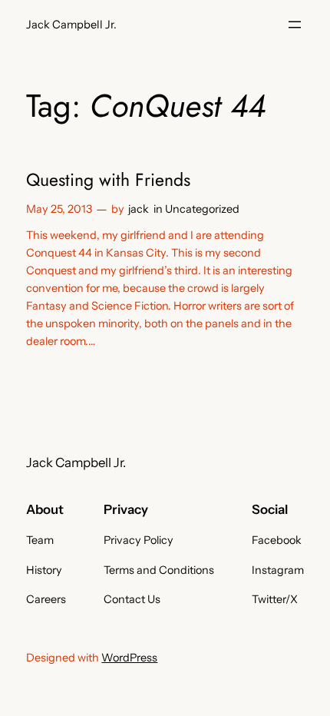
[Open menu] (294, 24)
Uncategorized (202, 209)
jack (138, 209)
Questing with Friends (108, 180)
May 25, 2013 (59, 209)
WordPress (129, 658)
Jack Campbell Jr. (71, 24)
